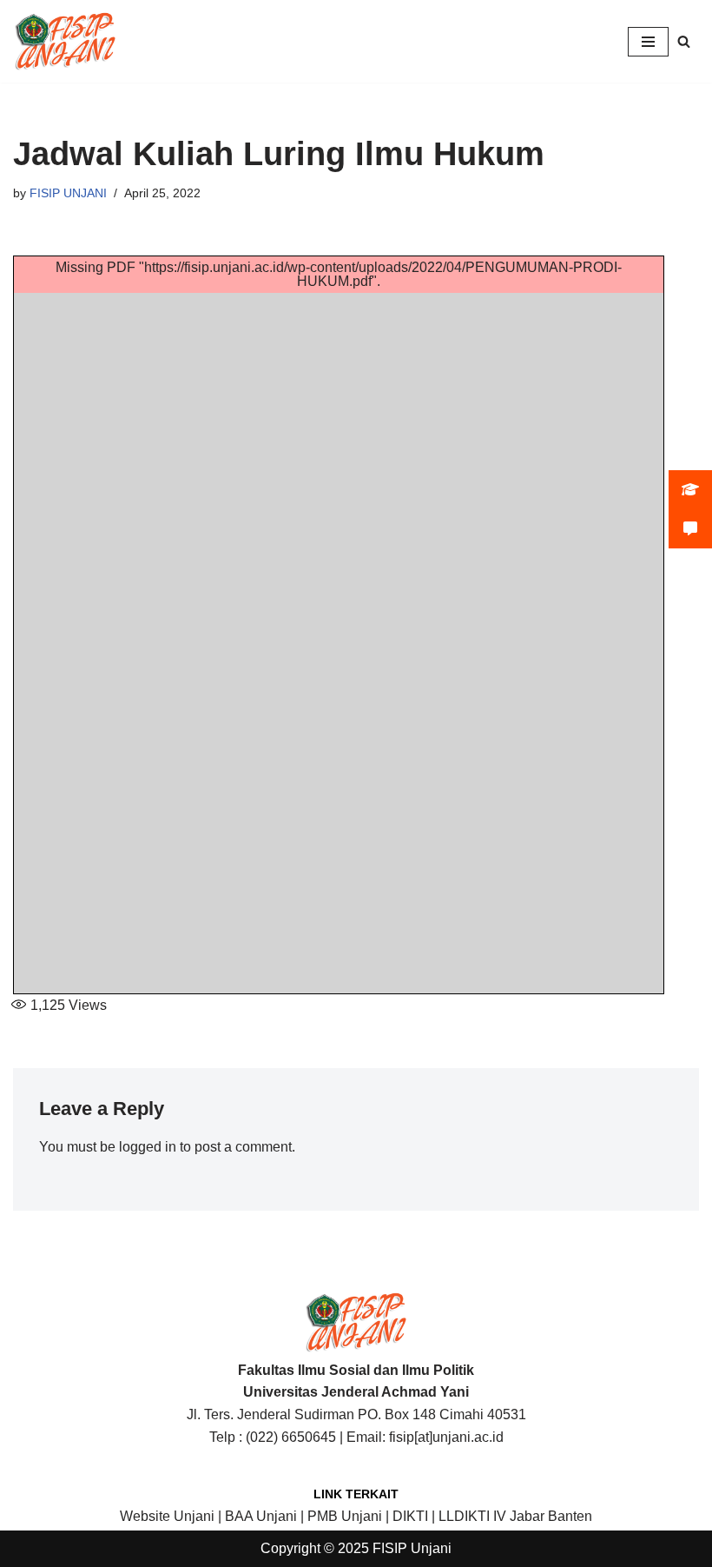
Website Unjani (167, 1516)
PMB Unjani (344, 1516)
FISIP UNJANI (68, 193)
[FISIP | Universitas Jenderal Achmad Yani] (65, 41)
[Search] (683, 41)
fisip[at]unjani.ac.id (446, 1437)
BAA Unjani (261, 1516)
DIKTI (410, 1516)
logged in (147, 1146)
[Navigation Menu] (648, 41)
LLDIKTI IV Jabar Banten (515, 1516)
